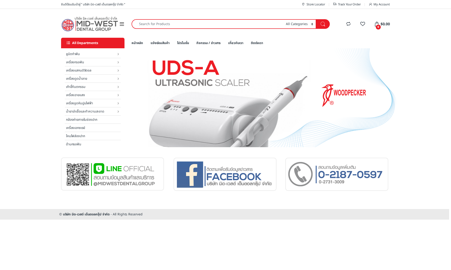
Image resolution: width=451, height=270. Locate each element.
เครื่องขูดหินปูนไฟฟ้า (79, 103)
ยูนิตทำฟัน (73, 54)
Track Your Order (349, 4)
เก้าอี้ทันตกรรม (75, 86)
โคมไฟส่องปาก (75, 136)
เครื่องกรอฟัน (75, 62)
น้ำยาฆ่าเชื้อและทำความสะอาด (85, 111)
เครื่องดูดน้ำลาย (76, 78)
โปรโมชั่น (183, 43)
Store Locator (316, 4)
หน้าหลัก (137, 43)
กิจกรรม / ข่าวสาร (208, 43)
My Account (381, 4)
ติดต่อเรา (257, 43)
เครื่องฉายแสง (75, 95)
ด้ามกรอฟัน (73, 144)
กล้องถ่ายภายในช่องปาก (81, 119)
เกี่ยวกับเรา (235, 43)
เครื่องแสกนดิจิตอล (78, 70)
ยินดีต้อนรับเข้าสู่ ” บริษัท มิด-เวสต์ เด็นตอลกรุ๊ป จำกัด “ (93, 4)
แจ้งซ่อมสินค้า (160, 43)
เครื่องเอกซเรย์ (75, 127)
